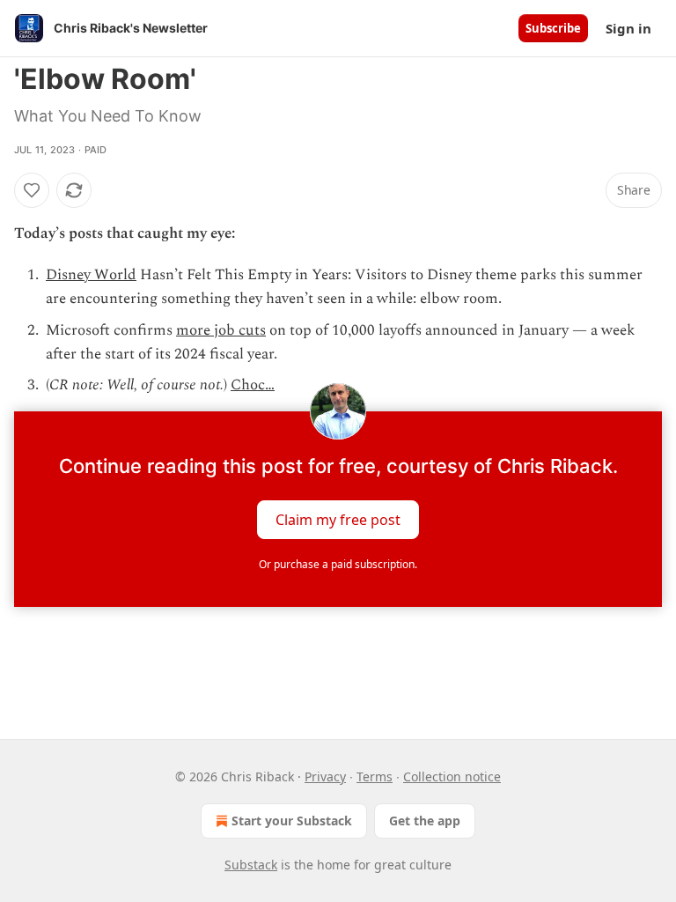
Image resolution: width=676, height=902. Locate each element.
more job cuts (221, 330)
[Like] (31, 190)
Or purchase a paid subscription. (338, 564)
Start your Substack (291, 820)
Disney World (91, 274)
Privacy (325, 776)
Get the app (424, 820)
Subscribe (553, 28)
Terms (374, 776)
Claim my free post (338, 519)
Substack (250, 864)
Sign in (628, 28)
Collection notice (452, 776)
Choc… (253, 384)
